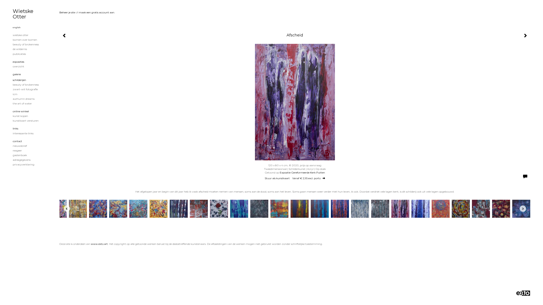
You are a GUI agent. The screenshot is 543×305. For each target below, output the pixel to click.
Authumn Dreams (24, 98)
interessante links (23, 133)
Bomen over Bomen (25, 39)
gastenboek (20, 155)
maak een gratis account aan (96, 12)
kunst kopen (20, 116)
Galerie (17, 74)
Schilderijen (19, 80)
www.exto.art (99, 243)
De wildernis (20, 49)
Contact (17, 141)
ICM (15, 94)
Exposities (18, 61)
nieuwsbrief (20, 145)
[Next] (523, 208)
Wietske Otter (23, 14)
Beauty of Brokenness (26, 44)
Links (15, 128)
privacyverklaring (23, 164)
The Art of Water (22, 103)
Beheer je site (67, 12)
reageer (17, 150)
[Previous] (67, 208)
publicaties (19, 53)
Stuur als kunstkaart (293, 178)
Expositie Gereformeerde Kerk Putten (302, 172)
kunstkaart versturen (26, 120)
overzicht (18, 66)
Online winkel (21, 111)
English (17, 27)
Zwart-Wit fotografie (25, 89)
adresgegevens (22, 159)
